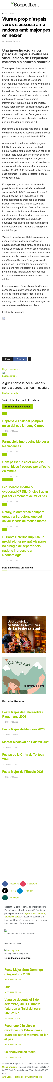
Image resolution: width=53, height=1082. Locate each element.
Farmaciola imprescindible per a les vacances (25, 443)
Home (4, 13)
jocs (35, 913)
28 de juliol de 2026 (10, 501)
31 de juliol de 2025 (12, 992)
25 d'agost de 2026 (10, 431)
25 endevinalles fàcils (19, 1051)
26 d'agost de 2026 (10, 722)
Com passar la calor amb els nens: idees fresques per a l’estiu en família (26, 466)
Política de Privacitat (23, 1076)
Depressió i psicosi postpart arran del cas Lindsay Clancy (23, 423)
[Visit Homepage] (25, 4)
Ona (7, 986)
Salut (12, 13)
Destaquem (7, 479)
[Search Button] (49, 4)
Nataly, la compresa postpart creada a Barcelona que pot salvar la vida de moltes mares (24, 516)
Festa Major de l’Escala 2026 (22, 771)
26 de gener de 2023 (11, 41)
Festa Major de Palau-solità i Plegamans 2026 (22, 714)
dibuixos (41, 913)
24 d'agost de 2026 (12, 1018)
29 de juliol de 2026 (10, 451)
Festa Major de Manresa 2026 (23, 729)
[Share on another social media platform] (29, 359)
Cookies (38, 1076)
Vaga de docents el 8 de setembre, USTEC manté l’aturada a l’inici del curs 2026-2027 (22, 1006)
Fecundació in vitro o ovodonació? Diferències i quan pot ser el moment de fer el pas (25, 491)
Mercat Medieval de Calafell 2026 (25, 741)
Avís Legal (7, 1076)
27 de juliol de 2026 (10, 526)
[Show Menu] (3, 4)
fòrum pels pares (12, 916)
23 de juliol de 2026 (10, 560)
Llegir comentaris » (11, 369)
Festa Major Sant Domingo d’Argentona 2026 (23, 971)
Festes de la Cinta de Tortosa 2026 (23, 756)
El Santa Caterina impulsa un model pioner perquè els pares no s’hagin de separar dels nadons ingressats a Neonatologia (24, 545)
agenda (28, 913)
